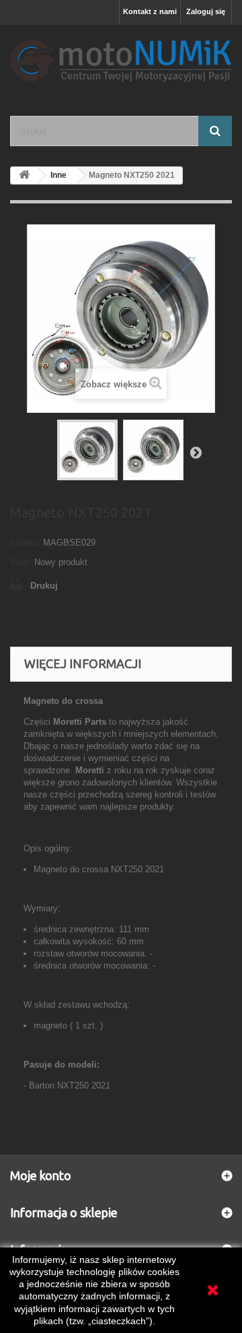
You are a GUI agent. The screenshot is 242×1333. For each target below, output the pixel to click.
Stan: (21, 562)
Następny (195, 452)
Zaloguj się (205, 11)
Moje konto (40, 1175)
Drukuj (44, 586)
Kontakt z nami (150, 11)
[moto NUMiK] (121, 58)
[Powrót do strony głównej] (24, 175)
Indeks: (25, 543)
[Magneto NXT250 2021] (87, 450)
